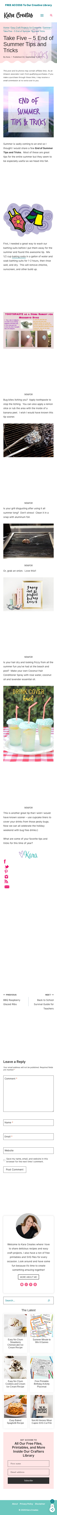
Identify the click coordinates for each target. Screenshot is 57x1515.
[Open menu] (43, 15)
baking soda (19, 256)
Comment (11, 1078)
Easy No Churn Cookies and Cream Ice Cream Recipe (15, 1384)
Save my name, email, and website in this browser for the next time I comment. (27, 1160)
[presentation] (15, 1325)
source (28, 394)
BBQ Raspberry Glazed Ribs (11, 1000)
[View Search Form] (51, 15)
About (15, 1504)
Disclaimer (40, 1504)
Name (9, 1122)
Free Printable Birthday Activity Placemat (42, 1384)
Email (8, 1136)
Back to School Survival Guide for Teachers (44, 1002)
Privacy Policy (26, 1504)
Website (9, 1150)
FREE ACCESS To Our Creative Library (28, 5)
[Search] (49, 1300)
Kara (8, 57)
